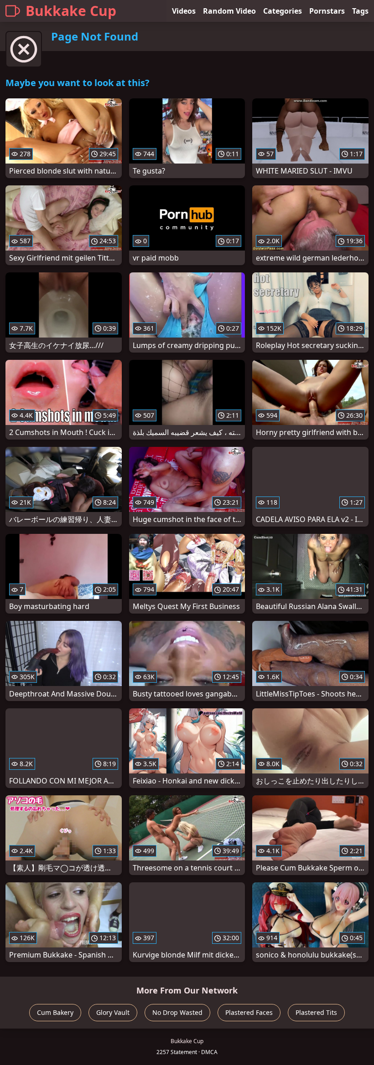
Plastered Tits (316, 1012)
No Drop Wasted (177, 1012)
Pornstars (327, 11)
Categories (282, 11)
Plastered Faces (249, 1012)
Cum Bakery (55, 1012)
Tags (360, 11)
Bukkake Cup (71, 10)
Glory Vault (113, 1012)
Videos (184, 11)
